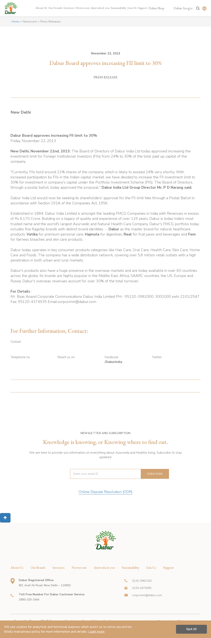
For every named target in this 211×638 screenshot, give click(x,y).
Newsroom (82, 8)
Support (142, 8)
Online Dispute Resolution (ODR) (105, 491)
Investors (68, 8)
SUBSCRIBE (155, 474)
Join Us (132, 8)
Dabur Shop (156, 8)
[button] (5, 518)
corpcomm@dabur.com (147, 595)
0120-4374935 (141, 588)
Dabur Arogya (183, 8)
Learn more (96, 631)
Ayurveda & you (100, 8)
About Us (41, 8)
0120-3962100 (141, 581)
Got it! (191, 629)
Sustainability (118, 8)
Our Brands (55, 8)
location (13, 581)
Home (15, 22)
